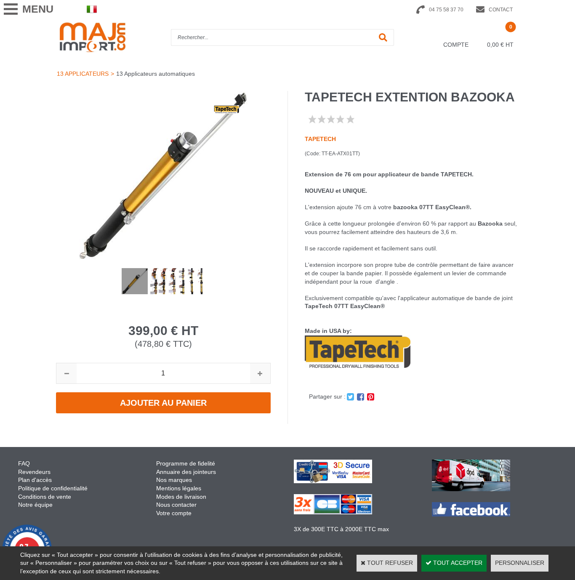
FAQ (24, 463)
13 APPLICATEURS (83, 73)
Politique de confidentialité (53, 488)
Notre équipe (35, 504)
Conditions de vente (44, 496)
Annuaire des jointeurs (187, 471)
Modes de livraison (181, 496)
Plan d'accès (35, 479)
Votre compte (174, 513)
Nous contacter (176, 504)
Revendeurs (34, 471)
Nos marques (174, 479)
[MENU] (10, 9)
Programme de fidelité (185, 463)
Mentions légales (178, 488)
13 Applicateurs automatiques (155, 73)
